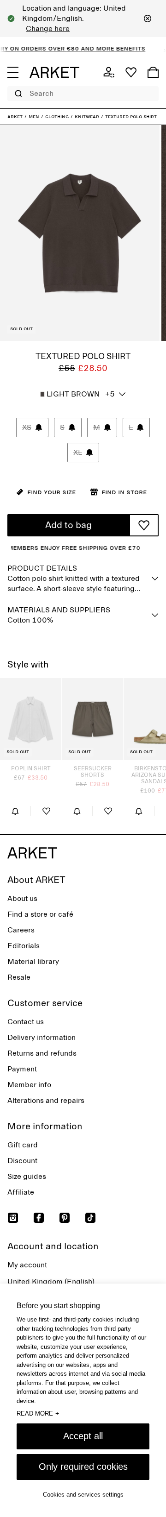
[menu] (12, 72)
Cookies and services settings (83, 1494)
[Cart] (153, 72)
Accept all (83, 1436)
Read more (38, 1413)
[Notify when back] (15, 811)
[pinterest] (64, 1217)
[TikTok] (90, 1217)
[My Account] (108, 72)
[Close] (147, 18)
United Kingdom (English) (51, 1281)
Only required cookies (83, 1466)
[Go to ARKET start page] (54, 72)
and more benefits (104, 48)
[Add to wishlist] (144, 525)
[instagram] (12, 1217)
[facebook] (38, 1217)
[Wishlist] (130, 72)
